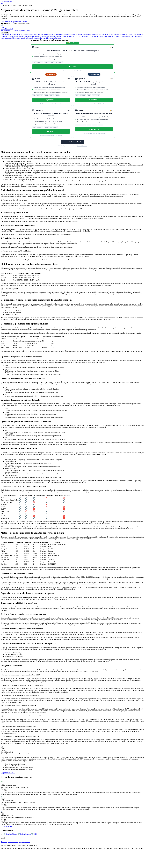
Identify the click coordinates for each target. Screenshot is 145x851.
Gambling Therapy (10, 834)
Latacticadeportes (6, 1)
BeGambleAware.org (82, 146)
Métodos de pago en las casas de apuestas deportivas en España (98, 36)
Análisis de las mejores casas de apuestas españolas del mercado (65, 34)
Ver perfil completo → (8, 773)
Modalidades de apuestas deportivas (65, 36)
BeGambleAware (24, 834)
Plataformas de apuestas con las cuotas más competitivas (104, 34)
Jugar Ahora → (72, 66)
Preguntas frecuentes (54, 38)
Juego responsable (24, 842)
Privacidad (4, 842)
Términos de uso (13, 842)
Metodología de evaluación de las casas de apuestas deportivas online (23, 34)
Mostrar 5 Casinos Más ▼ (72, 142)
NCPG (34, 834)
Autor (2, 3)
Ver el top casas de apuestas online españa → (15, 22)
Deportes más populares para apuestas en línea (39, 36)
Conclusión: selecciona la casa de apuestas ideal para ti (29, 38)
